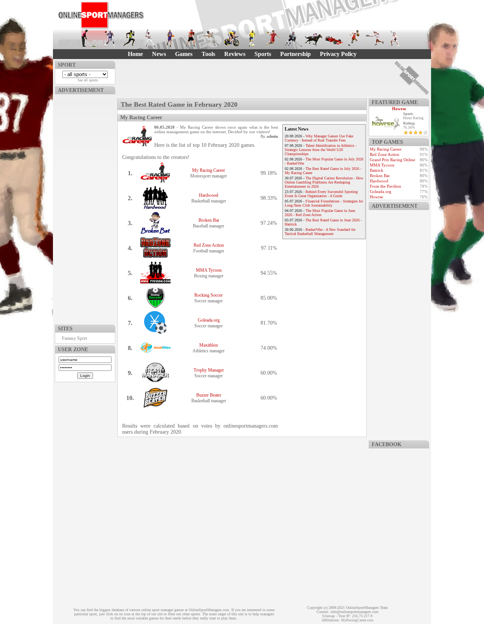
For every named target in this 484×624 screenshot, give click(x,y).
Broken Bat (209, 220)
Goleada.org (209, 320)
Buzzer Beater (208, 395)
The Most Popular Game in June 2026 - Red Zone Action (320, 213)
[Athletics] (129, 38)
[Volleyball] (395, 38)
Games (183, 54)
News (159, 54)
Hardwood (208, 195)
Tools (208, 54)
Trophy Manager (209, 370)
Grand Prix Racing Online (392, 159)
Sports (262, 54)
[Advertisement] (85, 207)
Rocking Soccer (208, 295)
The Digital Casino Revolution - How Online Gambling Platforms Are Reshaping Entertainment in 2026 (324, 182)
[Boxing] (191, 38)
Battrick (376, 170)
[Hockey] (293, 38)
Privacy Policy (338, 54)
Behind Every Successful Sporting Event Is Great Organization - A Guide (321, 194)
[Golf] (88, 38)
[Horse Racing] (313, 38)
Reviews (234, 54)
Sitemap (328, 616)
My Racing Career (208, 170)
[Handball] (272, 38)
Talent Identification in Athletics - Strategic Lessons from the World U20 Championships (321, 149)
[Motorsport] (333, 38)
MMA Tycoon (209, 270)
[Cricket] (211, 38)
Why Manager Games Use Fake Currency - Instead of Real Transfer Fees (319, 138)
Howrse (399, 108)
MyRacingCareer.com (357, 620)
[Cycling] (231, 38)
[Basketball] (170, 38)
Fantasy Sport (74, 338)
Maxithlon (208, 345)
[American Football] (109, 38)
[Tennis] (374, 38)
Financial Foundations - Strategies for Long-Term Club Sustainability (324, 203)
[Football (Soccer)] (252, 38)
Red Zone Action (209, 245)
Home (135, 54)
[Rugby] (354, 38)
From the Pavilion (385, 186)
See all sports (88, 80)
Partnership (295, 54)
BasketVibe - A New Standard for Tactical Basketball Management (320, 231)
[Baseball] (150, 38)
